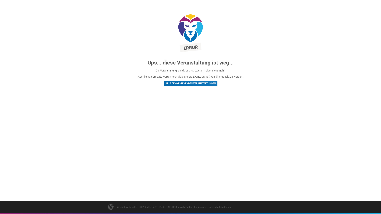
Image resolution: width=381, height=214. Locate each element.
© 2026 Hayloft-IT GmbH (153, 207)
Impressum (200, 207)
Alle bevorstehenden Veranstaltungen (190, 83)
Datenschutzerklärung (219, 207)
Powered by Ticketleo (127, 207)
